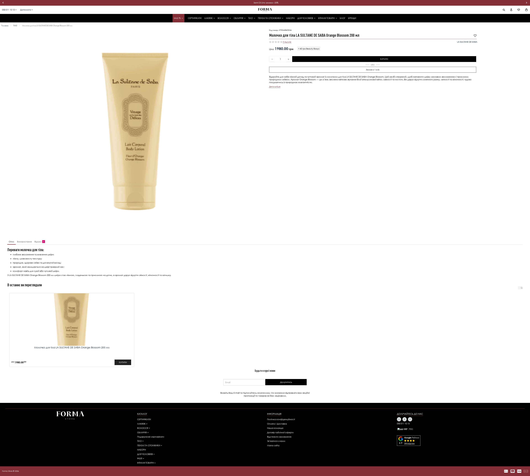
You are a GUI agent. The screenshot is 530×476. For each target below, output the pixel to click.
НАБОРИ (141, 449)
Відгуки (39, 241)
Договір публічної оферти (280, 432)
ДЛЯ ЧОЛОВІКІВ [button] (145, 454)
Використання (24, 241)
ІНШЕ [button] (140, 458)
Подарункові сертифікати (150, 436)
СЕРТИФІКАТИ (144, 419)
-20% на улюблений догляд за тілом (266, 2)
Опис (11, 241)
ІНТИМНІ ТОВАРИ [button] (145, 462)
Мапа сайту (273, 445)
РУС (411, 429)
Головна (4, 25)
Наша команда (275, 428)
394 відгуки (409, 443)
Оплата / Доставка (277, 423)
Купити (384, 59)
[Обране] (518, 10)
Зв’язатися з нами (276, 441)
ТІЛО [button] (139, 441)
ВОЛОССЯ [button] (143, 428)
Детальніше (274, 86)
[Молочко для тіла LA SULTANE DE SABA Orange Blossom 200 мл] (135, 131)
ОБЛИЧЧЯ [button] (142, 432)
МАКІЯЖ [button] (141, 423)
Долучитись (286, 382)
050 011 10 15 (8, 9)
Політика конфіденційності (281, 419)
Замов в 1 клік (372, 69)
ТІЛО (15, 25)
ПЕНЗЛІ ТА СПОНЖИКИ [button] (149, 445)
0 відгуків (287, 42)
